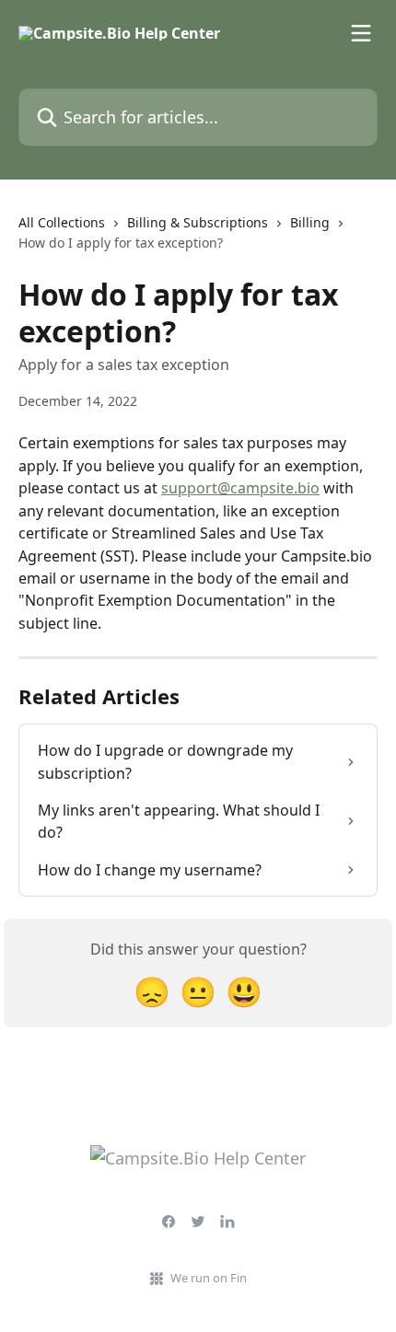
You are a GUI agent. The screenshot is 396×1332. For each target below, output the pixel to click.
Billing (310, 222)
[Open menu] (361, 33)
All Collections (61, 222)
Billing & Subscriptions (197, 222)
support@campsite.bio (240, 488)
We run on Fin (208, 1277)
